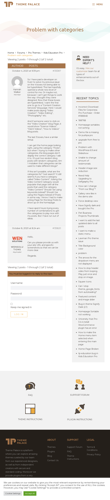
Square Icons (84, 281)
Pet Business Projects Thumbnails (88, 214)
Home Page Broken (88, 349)
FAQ (69, 451)
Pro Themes (34, 53)
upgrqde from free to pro (89, 141)
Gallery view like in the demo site (87, 195)
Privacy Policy (94, 454)
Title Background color (86, 247)
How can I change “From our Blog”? (87, 187)
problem (82, 253)
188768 (82, 120)
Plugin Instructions (79, 419)
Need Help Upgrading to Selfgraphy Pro (85, 178)
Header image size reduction (87, 169)
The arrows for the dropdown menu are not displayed (88, 260)
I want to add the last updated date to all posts (89, 223)
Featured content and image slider (87, 298)
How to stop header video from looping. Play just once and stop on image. (88, 272)
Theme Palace (28, 4)
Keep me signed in (21, 307)
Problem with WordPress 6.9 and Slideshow (87, 150)
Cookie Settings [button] (12, 493)
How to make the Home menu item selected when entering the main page (87, 338)
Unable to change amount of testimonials (87, 160)
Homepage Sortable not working (88, 313)
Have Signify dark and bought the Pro (89, 207)
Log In (19, 314)
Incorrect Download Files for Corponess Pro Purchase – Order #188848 (89, 111)
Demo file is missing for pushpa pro (88, 134)
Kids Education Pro (53, 53)
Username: (17, 283)
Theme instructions (30, 419)
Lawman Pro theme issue (88, 240)
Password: (16, 293)
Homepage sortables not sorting (89, 126)
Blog (49, 456)
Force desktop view (88, 201)
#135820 (57, 228)
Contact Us (52, 460)
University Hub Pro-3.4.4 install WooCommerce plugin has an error (88, 323)
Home (11, 53)
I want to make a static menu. (86, 232)
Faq (30, 395)
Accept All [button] (30, 493)
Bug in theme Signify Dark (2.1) (89, 305)
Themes (51, 447)
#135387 (57, 71)
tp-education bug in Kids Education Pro (88, 355)
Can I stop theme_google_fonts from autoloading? (89, 289)
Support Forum (79, 395)
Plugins (51, 451)
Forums (21, 53)
